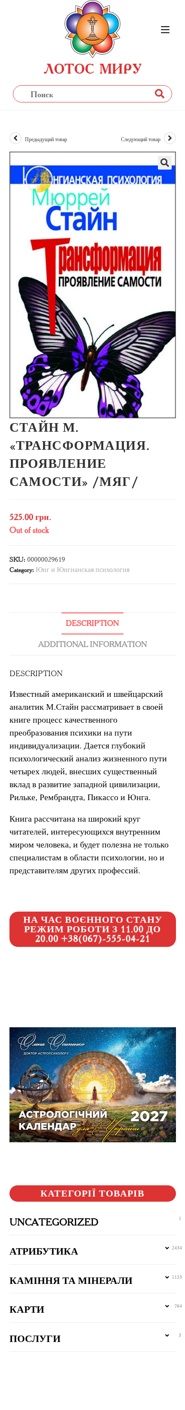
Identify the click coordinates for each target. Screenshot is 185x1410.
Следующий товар (140, 139)
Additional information (92, 644)
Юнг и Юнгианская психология (83, 569)
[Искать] (159, 93)
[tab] (92, 623)
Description (92, 623)
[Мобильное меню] (165, 30)
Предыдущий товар (46, 139)
